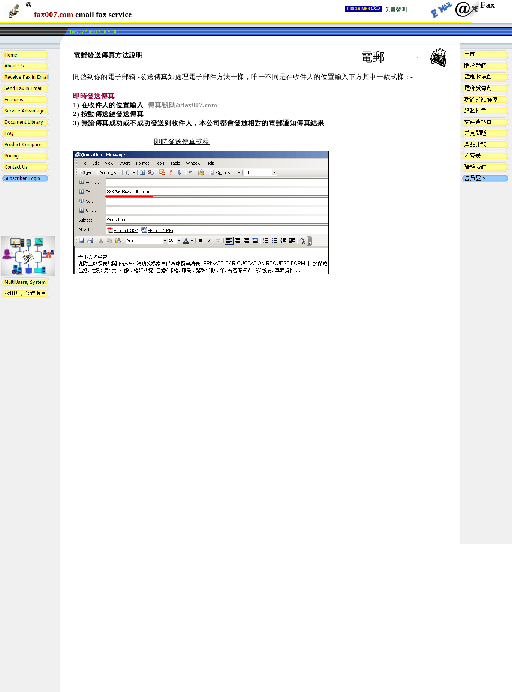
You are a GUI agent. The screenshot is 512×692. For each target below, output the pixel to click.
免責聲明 (396, 10)
